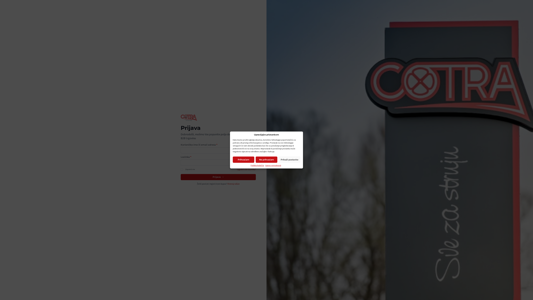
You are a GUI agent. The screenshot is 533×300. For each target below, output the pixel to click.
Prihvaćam (243, 159)
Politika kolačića (257, 165)
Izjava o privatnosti (273, 165)
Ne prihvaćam (266, 159)
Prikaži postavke (289, 159)
